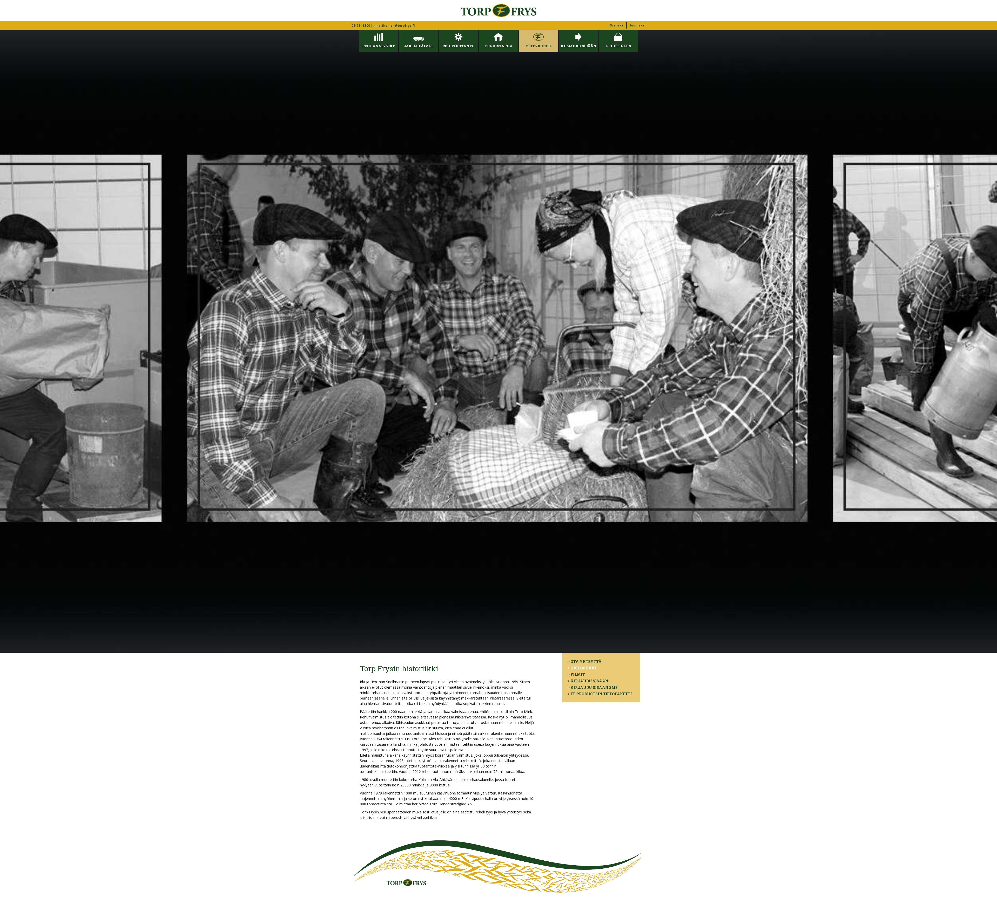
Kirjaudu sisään (589, 680)
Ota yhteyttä (586, 661)
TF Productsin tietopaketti (601, 693)
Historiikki (583, 668)
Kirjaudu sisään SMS (594, 687)
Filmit (577, 674)
